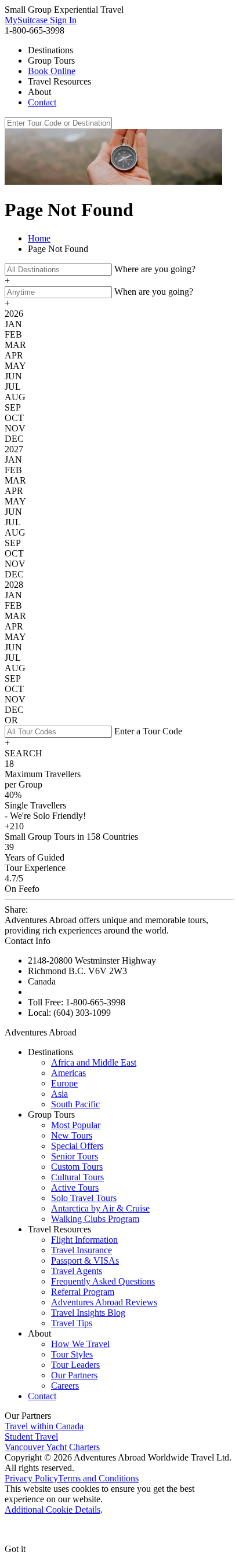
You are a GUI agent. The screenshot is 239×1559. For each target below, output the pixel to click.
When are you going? (153, 292)
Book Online (51, 71)
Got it (15, 1549)
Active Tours (75, 1187)
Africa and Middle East (93, 1062)
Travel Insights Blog (88, 1313)
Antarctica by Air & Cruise (100, 1208)
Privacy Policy (31, 1478)
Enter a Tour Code (148, 731)
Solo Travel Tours (84, 1198)
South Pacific (75, 1104)
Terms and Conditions (98, 1478)
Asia (59, 1094)
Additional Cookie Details (52, 1509)
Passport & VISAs (85, 1260)
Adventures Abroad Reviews (104, 1302)
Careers (65, 1385)
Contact (42, 102)
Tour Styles (72, 1354)
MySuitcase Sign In (41, 20)
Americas (68, 1073)
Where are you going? (154, 269)
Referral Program (82, 1292)
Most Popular (75, 1125)
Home (39, 238)
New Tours (71, 1135)
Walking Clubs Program (95, 1219)
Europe (64, 1083)
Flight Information (84, 1240)
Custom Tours (77, 1167)
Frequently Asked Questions (103, 1281)
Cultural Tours (77, 1177)
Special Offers (77, 1146)
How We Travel (80, 1344)
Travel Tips (71, 1323)
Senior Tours (74, 1156)
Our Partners (74, 1375)
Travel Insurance (81, 1250)
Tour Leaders (75, 1365)
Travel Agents (76, 1271)
